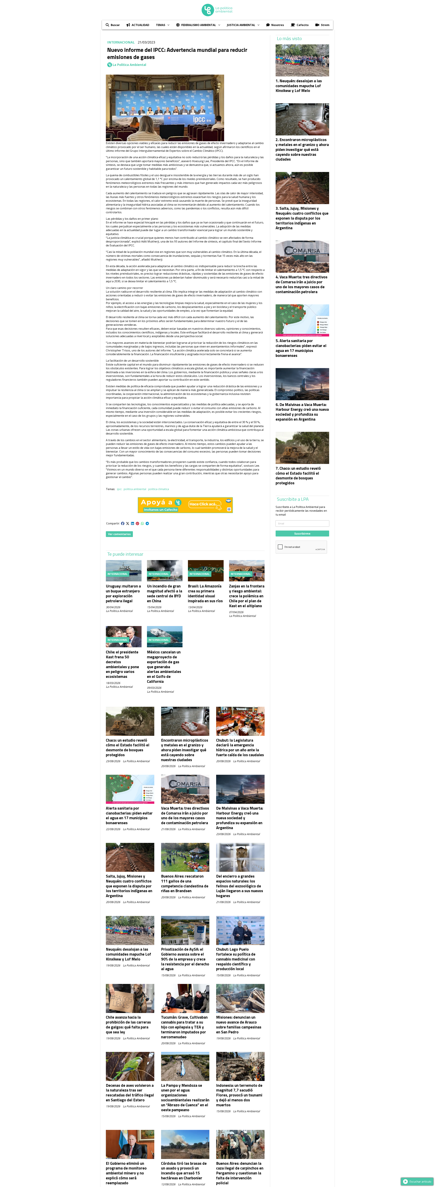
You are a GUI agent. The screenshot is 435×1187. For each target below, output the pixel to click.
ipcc (119, 489)
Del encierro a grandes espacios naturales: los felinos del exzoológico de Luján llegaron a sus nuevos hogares (239, 886)
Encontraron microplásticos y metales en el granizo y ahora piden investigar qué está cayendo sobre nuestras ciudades (184, 750)
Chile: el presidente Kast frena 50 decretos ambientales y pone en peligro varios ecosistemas (122, 664)
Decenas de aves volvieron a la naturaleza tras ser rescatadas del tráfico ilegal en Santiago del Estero (130, 1092)
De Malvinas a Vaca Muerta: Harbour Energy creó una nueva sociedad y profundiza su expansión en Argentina (239, 818)
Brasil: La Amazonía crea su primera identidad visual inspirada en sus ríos (205, 593)
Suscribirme (302, 533)
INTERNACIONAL (121, 42)
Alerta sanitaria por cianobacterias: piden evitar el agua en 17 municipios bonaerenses (129, 815)
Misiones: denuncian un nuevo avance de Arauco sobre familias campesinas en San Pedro (238, 1024)
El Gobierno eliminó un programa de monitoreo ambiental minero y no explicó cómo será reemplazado (126, 1173)
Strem (325, 25)
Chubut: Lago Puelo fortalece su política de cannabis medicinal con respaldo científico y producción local (235, 959)
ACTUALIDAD (140, 25)
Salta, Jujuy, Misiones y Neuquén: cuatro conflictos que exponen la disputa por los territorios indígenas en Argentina (129, 886)
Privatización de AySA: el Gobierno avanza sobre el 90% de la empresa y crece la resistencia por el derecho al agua (185, 959)
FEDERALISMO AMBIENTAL (198, 25)
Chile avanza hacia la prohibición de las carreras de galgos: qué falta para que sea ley (128, 1024)
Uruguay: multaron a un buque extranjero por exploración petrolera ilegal (123, 593)
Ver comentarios (119, 534)
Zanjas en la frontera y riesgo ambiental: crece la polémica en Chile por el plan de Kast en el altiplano (246, 596)
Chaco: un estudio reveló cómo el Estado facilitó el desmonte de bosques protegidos (127, 747)
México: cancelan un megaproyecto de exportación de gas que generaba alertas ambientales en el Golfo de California (164, 666)
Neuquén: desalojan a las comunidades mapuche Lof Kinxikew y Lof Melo (128, 954)
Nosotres (277, 25)
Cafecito (303, 25)
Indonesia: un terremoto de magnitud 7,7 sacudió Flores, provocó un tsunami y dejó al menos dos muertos (239, 1095)
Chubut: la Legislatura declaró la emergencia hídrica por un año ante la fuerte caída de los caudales (240, 747)
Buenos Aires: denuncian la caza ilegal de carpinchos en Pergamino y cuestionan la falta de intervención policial (239, 1173)
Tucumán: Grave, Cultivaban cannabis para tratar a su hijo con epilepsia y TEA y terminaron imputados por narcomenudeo (184, 1027)
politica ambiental (135, 489)
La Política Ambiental (129, 65)
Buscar (115, 25)
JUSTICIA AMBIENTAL (241, 25)
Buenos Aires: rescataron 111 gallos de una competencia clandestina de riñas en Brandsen (184, 883)
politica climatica (158, 489)
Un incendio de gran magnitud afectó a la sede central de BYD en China (164, 593)
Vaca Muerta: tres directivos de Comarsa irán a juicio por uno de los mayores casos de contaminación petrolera (185, 815)
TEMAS (160, 25)
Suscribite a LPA (293, 499)
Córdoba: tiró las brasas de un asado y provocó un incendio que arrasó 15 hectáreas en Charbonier (184, 1170)
